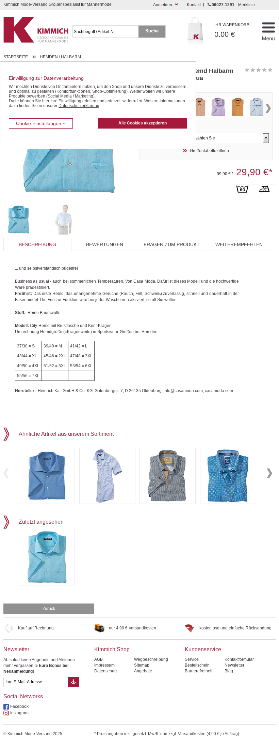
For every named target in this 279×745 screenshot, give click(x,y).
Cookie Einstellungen (39, 123)
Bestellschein (197, 665)
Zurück (49, 608)
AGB (98, 659)
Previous (6, 473)
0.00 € (231, 31)
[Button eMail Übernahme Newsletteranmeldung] (73, 682)
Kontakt (194, 4)
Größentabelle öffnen (209, 150)
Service (192, 659)
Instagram (19, 713)
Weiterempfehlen (239, 244)
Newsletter (16, 649)
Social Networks (23, 696)
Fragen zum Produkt (172, 244)
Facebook (19, 706)
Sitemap (141, 665)
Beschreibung (37, 244)
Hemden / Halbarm (60, 57)
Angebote (143, 671)
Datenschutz (105, 671)
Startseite (15, 57)
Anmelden (162, 4)
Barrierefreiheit (198, 671)
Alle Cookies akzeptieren (142, 123)
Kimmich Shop (112, 649)
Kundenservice (203, 649)
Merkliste (246, 4)
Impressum (104, 665)
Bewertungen (104, 244)
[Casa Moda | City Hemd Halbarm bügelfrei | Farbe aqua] (24, 220)
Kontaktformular (239, 659)
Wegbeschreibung (151, 659)
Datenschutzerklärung (79, 105)
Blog (229, 671)
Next (268, 108)
